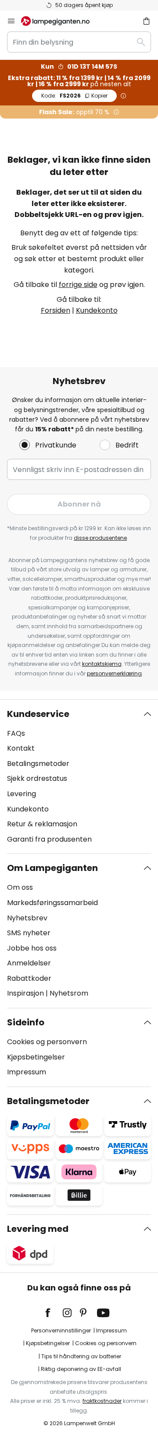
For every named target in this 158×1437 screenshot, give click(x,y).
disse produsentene (100, 538)
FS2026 (74, 95)
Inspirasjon (25, 993)
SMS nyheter (28, 933)
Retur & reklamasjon (42, 824)
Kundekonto (97, 310)
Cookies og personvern (47, 1042)
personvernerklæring (114, 673)
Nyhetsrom (69, 993)
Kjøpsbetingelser (36, 1057)
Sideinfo (25, 1022)
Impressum (26, 1072)
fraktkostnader (102, 1401)
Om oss (20, 887)
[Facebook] (53, 1312)
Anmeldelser (29, 963)
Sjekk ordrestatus (37, 778)
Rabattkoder (29, 978)
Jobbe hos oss (32, 948)
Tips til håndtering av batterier (81, 1356)
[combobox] (79, 41)
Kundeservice (38, 714)
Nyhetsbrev (27, 918)
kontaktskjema (102, 664)
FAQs (16, 733)
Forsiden (55, 310)
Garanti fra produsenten (49, 839)
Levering (21, 794)
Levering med (37, 1229)
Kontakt (21, 748)
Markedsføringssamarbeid (52, 903)
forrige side (78, 285)
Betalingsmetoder (38, 764)
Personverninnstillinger (61, 1330)
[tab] (79, 777)
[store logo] (60, 20)
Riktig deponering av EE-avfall (81, 1369)
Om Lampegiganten (52, 868)
